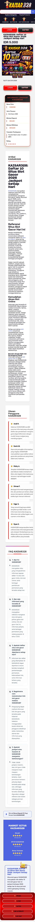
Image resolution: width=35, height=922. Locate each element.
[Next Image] (31, 60)
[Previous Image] (3, 60)
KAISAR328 (12, 191)
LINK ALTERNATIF (19, 911)
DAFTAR (25, 30)
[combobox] (15, 12)
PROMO (18, 895)
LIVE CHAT (19, 916)
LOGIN (9, 30)
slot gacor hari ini (16, 357)
